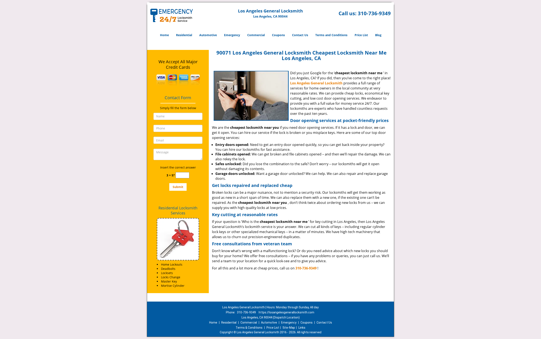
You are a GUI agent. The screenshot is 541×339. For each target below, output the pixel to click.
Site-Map (289, 327)
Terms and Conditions (331, 35)
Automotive (208, 35)
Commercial (256, 35)
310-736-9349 (374, 13)
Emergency (232, 35)
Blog (378, 35)
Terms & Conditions (249, 327)
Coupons (278, 35)
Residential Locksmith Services (177, 210)
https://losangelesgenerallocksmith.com (286, 312)
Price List (361, 35)
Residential (184, 35)
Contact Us (300, 35)
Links (301, 327)
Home (164, 35)
